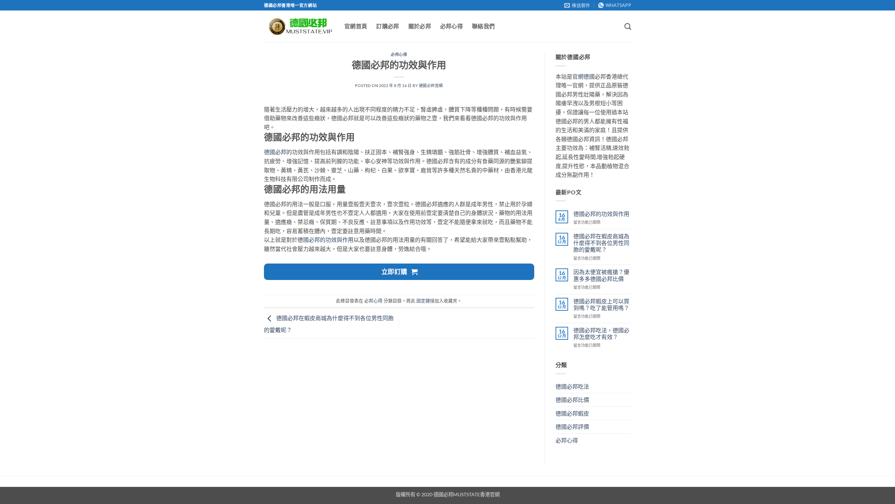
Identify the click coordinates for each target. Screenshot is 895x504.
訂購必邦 (387, 26)
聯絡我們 (483, 26)
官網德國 (583, 76)
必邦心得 (451, 26)
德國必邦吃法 (572, 386)
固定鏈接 (425, 300)
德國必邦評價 (572, 426)
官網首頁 (355, 26)
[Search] (627, 26)
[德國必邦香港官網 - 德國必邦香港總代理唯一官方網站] (299, 26)
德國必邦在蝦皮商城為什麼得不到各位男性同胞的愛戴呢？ (601, 243)
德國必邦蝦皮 (572, 413)
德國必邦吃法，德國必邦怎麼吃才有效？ (601, 333)
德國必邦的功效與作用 (325, 239)
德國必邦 (275, 152)
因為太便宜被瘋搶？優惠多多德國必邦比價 (601, 275)
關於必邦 (419, 26)
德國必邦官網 (431, 85)
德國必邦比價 (572, 399)
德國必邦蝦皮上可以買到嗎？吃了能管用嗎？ (601, 304)
